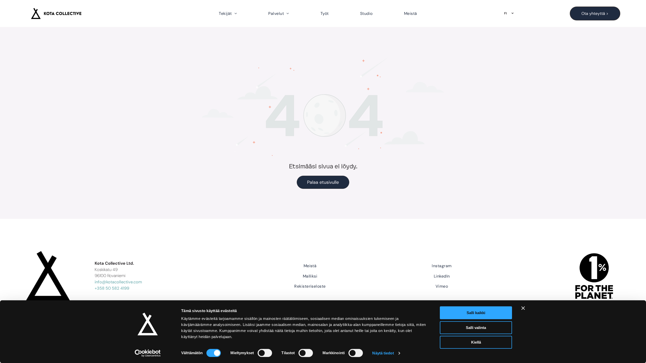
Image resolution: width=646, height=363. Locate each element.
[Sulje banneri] (523, 308)
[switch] (265, 353)
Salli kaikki (476, 313)
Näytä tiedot (383, 353)
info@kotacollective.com (118, 282)
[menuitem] (228, 13)
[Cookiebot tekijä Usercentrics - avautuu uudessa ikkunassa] (148, 353)
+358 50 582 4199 (112, 288)
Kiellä (476, 342)
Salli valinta (476, 327)
